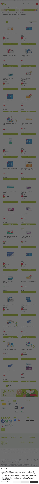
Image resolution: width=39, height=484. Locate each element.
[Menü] (4, 475)
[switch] (3, 478)
